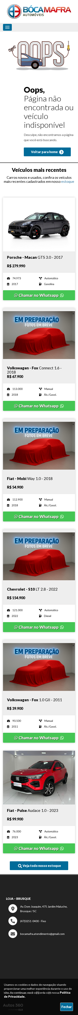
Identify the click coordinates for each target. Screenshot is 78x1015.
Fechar (66, 1007)
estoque (67, 181)
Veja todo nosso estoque (41, 865)
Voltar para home (44, 152)
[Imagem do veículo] (39, 224)
